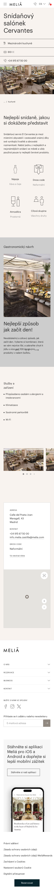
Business (8, 680)
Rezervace (9, 672)
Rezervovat (27, 882)
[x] (19, 706)
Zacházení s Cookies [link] (14, 861)
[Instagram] (12, 706)
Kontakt (8, 688)
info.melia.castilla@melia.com (27, 537)
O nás (7, 664)
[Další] (36, 350)
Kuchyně (11, 102)
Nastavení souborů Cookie (17, 867)
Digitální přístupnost (14, 873)
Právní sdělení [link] (11, 843)
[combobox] (42, 4)
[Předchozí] (17, 350)
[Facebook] (6, 706)
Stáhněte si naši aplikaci (23, 772)
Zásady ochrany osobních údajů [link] (20, 849)
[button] (27, 597)
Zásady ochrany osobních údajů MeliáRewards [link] (28, 855)
